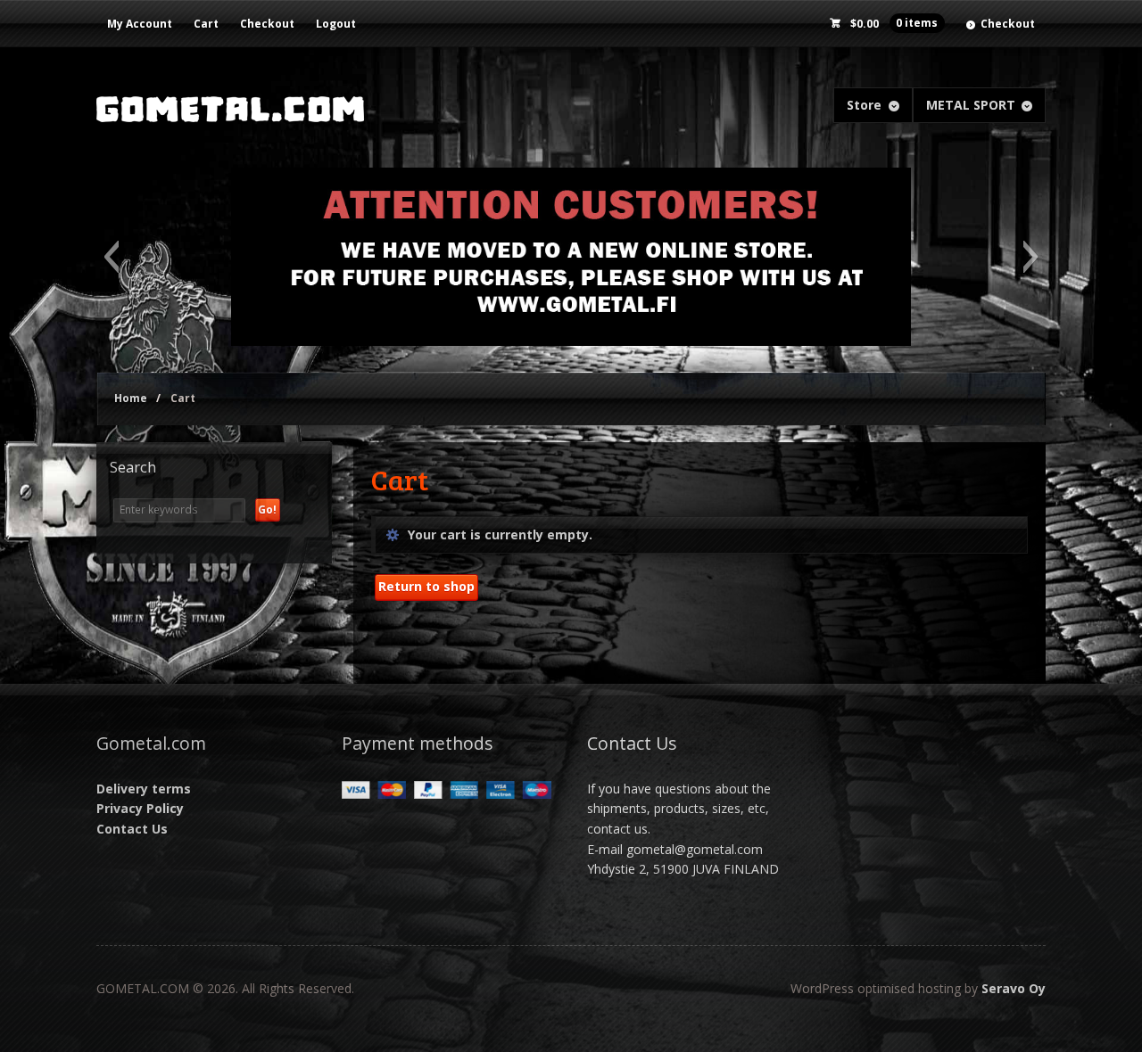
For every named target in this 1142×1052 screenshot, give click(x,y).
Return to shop (426, 586)
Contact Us (132, 828)
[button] (111, 257)
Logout (336, 23)
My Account (139, 23)
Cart (206, 23)
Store (864, 104)
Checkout (267, 23)
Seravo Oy (1013, 988)
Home (130, 398)
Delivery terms (143, 788)
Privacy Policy (140, 808)
